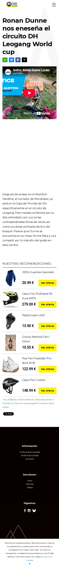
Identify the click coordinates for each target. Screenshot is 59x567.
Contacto (29, 459)
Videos (30, 487)
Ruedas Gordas (10, 403)
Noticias (29, 484)
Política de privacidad (30, 452)
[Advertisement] (29, 158)
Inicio (29, 480)
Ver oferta (47, 282)
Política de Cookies (30, 455)
